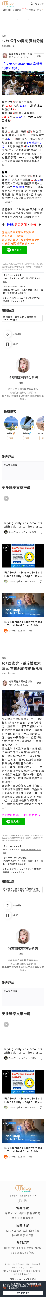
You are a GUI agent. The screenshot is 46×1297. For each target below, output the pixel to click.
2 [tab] (21, 19)
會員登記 (39, 3)
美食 (30, 289)
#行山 (14, 1248)
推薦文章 (24, 1213)
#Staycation (18, 1252)
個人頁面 (11, 1230)
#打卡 (22, 1248)
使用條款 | (28, 1271)
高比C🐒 (11, 433)
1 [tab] (17, 19)
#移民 (30, 1252)
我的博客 (28, 1235)
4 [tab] (28, 19)
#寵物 (7, 1248)
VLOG (14, 1213)
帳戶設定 (22, 1230)
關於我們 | (8, 1271)
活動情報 (22, 293)
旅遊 (24, 289)
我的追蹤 (17, 1235)
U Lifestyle (11, 1264)
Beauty (36, 1264)
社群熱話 (31, 9)
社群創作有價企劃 (12, 9)
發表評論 (11, 464)
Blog (22, 1267)
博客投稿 (28, 1218)
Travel (22, 1264)
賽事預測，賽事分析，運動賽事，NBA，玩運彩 (20, 318)
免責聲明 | (18, 1271)
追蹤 (39, 55)
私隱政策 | (38, 1271)
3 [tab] (25, 19)
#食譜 (30, 1248)
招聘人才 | (19, 1274)
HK (29, 1264)
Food (15, 1267)
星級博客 (35, 1213)
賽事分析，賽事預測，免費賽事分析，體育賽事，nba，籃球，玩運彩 (21, 889)
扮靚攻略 (11, 293)
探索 (7, 1213)
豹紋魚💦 (27, 433)
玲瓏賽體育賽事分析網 (20, 53)
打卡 (17, 289)
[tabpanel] (23, 16)
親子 (36, 289)
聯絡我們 (28, 1274)
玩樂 (4, 35)
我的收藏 (34, 1230)
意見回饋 (17, 1218)
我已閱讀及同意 (23, 1293)
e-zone (30, 1267)
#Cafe (38, 1248)
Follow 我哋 (17, 301)
